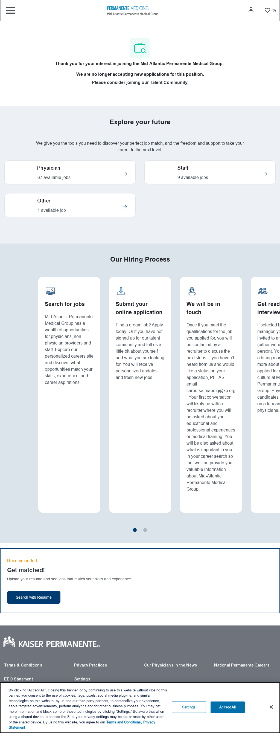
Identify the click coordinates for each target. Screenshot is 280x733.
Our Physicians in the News (170, 665)
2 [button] (145, 530)
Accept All (227, 707)
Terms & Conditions (23, 665)
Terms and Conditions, (124, 722)
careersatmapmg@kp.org (210, 390)
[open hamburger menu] (10, 10)
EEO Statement (18, 679)
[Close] (271, 707)
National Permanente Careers (242, 665)
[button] (251, 10)
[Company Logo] (132, 10)
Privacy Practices (90, 665)
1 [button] (135, 530)
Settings (82, 679)
